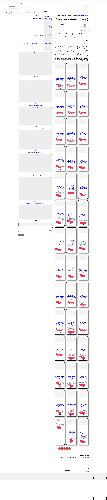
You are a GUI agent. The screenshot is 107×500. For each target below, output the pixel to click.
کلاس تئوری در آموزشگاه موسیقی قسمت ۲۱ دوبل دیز (60, 160)
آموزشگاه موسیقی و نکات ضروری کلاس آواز (59, 377)
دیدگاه (87, 465)
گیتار (36, 126)
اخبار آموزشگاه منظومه (82, 15)
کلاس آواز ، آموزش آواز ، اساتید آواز (36, 175)
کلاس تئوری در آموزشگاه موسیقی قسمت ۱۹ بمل (71, 187)
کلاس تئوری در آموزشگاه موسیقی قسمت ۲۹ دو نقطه (83, 106)
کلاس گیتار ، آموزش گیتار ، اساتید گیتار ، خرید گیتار (36, 128)
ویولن (35, 150)
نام (88, 468)
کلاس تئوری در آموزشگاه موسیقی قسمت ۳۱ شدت (71, 78)
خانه (88, 15)
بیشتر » (71, 88)
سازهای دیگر (35, 220)
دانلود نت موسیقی (99, 486)
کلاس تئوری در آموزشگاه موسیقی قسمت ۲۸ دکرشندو (71, 106)
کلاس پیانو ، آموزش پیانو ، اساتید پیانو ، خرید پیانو (35, 105)
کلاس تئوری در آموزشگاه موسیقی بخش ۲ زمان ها (83, 350)
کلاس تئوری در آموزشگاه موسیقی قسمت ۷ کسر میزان (71, 296)
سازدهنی (36, 76)
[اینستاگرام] (103, 498)
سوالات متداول (97, 493)
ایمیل (71, 468)
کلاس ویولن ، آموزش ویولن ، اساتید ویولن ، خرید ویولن (35, 152)
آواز (35, 174)
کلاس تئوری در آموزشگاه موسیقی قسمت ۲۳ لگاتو (83, 161)
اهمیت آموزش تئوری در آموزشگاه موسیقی (71, 405)
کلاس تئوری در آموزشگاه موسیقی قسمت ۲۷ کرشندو (60, 106)
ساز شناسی (100, 484)
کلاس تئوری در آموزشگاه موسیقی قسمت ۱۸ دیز (60, 187)
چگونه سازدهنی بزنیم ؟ (38, 26)
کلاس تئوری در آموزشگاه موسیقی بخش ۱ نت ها (71, 350)
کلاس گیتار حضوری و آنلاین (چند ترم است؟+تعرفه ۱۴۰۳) (31, 43)
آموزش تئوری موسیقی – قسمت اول (59, 421)
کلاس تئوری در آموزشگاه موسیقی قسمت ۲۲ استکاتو (71, 161)
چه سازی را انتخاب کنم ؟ (37, 18)
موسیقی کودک (36, 201)
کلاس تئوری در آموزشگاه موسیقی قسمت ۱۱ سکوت (83, 269)
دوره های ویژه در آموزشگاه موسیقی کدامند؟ (83, 405)
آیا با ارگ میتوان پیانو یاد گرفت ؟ (36, 35)
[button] (69, 448)
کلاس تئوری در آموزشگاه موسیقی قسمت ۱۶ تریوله (71, 214)
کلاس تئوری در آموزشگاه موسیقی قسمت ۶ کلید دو (60, 296)
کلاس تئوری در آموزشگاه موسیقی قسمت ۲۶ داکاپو (83, 133)
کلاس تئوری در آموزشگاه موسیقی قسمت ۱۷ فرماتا (83, 215)
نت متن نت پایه (60, 349)
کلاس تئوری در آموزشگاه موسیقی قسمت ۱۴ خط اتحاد (83, 242)
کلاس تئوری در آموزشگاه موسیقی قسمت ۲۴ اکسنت (60, 133)
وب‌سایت (87, 471)
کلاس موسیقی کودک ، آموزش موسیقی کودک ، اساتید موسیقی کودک (35, 203)
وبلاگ (101, 489)
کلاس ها (100, 482)
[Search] (18, 224)
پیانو (36, 103)
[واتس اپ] (101, 498)
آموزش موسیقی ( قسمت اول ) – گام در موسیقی (60, 405)
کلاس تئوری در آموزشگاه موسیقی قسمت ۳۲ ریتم (83, 77)
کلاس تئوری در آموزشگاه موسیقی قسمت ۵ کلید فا (83, 323)
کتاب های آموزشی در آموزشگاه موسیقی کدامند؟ (71, 377)
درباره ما (100, 491)
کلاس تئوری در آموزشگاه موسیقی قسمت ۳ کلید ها (60, 323)
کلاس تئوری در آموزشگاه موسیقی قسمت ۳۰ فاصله (60, 78)
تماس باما (100, 495)
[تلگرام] (105, 498)
